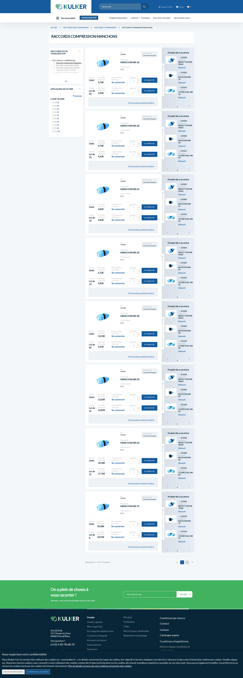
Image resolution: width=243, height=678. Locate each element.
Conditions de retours (172, 618)
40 (57, 115)
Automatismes (94, 644)
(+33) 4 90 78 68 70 (63, 644)
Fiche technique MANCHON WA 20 (142, 166)
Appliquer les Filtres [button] (62, 89)
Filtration (127, 617)
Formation (145, 18)
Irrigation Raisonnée (118, 18)
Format (91, 77)
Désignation (124, 60)
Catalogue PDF (89, 17)
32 (57, 112)
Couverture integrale (97, 635)
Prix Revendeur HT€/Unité (117, 79)
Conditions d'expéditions (174, 641)
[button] (66, 82)
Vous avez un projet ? (162, 18)
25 (57, 109)
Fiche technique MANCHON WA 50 (142, 420)
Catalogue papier (169, 635)
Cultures (134, 18)
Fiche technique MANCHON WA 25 (142, 230)
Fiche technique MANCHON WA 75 (142, 547)
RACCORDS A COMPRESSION (105, 27)
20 (57, 106)
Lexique (164, 629)
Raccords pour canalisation (136, 631)
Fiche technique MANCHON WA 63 (142, 483)
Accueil (54, 27)
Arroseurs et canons (96, 640)
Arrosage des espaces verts (100, 631)
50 (57, 118)
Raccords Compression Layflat (67, 65)
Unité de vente (125, 67)
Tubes (126, 626)
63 (57, 122)
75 (57, 125)
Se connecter (149, 80)
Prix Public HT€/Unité (101, 79)
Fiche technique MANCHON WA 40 (142, 357)
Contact (164, 623)
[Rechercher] (145, 6)
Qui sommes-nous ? (182, 18)
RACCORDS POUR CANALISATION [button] (59, 52)
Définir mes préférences (13, 672)
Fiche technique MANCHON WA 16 (142, 103)
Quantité (133, 77)
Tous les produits (67, 18)
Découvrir (182, 68)
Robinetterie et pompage (135, 635)
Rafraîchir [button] (78, 96)
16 (57, 102)
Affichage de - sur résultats (97, 562)
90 (57, 128)
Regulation (92, 649)
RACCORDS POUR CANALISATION (76, 27)
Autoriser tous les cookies (37, 672)
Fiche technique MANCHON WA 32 (142, 293)
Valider (184, 594)
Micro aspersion (94, 626)
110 (57, 131)
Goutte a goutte (95, 622)
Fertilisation (129, 622)
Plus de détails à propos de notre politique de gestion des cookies (100, 666)
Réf (121, 52)
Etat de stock (147, 53)
